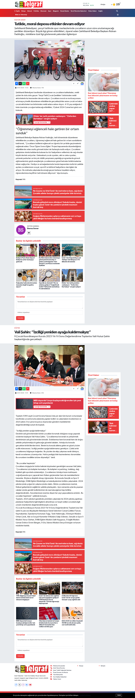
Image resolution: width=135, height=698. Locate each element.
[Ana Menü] (117, 15)
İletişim (103, 666)
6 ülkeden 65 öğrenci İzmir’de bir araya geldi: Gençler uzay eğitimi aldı (71, 597)
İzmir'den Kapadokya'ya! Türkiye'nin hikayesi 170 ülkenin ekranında (71, 259)
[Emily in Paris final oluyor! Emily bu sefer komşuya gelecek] (26, 250)
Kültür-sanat (20, 20)
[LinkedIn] (26, 684)
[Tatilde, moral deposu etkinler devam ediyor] (49, 60)
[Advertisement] (103, 52)
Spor (49, 11)
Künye (81, 666)
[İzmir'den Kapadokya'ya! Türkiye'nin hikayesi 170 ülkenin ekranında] (72, 250)
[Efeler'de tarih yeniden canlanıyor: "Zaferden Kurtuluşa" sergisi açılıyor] (72, 275)
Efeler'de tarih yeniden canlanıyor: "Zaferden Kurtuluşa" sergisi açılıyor (71, 284)
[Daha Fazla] (27, 83)
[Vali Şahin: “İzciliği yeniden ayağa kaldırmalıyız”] (49, 365)
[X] (19, 684)
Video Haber (92, 11)
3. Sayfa (17, 11)
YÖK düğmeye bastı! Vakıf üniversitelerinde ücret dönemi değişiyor (25, 597)
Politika (36, 11)
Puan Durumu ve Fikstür (60, 672)
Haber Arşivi (57, 679)
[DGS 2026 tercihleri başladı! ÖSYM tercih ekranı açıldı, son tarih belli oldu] (72, 613)
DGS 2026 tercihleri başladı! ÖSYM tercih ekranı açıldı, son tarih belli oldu (72, 622)
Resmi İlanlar (64, 11)
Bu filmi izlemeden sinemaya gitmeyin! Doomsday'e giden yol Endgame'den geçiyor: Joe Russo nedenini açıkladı (49, 261)
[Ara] (117, 11)
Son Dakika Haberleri (60, 677)
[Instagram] (23, 684)
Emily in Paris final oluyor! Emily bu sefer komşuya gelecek (25, 259)
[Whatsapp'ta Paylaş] (24, 83)
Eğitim (17, 328)
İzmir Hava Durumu (59, 668)
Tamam (119, 695)
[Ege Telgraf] (28, 4)
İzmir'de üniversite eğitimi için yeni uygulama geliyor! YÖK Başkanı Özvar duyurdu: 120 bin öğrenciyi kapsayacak (49, 599)
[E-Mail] (29, 233)
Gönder (20, 318)
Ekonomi (43, 11)
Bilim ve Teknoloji (21, 14)
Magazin (56, 11)
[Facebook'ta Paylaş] (16, 83)
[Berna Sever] (21, 230)
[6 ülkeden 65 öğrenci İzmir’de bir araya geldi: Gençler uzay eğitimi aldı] (72, 588)
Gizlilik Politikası (85, 695)
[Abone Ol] (82, 83)
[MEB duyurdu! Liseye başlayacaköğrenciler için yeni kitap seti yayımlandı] (26, 613)
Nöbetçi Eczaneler (59, 666)
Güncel (29, 11)
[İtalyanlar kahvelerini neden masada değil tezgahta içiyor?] (26, 275)
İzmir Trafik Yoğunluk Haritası (62, 670)
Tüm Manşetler (58, 674)
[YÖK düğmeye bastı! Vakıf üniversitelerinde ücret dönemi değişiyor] (26, 588)
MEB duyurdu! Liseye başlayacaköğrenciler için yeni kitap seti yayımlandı (25, 622)
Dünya (23, 11)
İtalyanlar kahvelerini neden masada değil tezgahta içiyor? (26, 284)
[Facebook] (16, 684)
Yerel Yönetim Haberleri (79, 11)
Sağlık (100, 11)
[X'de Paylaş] (20, 83)
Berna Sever (33, 228)
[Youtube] (30, 684)
